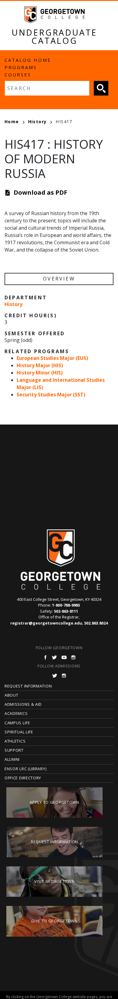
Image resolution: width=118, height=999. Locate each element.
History (37, 121)
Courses (18, 74)
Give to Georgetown (54, 921)
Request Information (28, 686)
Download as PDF (40, 192)
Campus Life (17, 723)
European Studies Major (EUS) (52, 358)
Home (12, 121)
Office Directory (23, 778)
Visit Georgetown (54, 881)
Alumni (12, 759)
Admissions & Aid (23, 704)
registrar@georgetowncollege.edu (46, 623)
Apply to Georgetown (54, 802)
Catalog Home (28, 60)
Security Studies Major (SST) (51, 394)
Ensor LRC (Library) (25, 768)
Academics (16, 713)
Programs (21, 67)
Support (14, 750)
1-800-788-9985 (66, 605)
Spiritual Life (19, 732)
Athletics (15, 741)
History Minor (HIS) (40, 372)
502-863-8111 (66, 611)
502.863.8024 (96, 623)
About (11, 695)
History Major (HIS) (40, 365)
